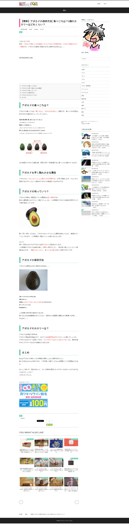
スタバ (83, 82)
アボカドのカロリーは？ (29, 95)
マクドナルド (84, 92)
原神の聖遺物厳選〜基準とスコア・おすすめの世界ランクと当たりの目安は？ (26, 470)
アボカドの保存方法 (28, 92)
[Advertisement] (33, 71)
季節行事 (83, 99)
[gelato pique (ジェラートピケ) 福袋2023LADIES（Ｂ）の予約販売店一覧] (71, 464)
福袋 (62, 439)
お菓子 (83, 69)
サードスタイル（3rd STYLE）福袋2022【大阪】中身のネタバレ (41, 489)
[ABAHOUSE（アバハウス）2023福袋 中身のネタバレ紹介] (71, 445)
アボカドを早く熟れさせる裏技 (32, 88)
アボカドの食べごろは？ (29, 86)
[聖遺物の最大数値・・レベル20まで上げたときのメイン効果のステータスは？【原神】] (41, 446)
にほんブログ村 (85, 123)
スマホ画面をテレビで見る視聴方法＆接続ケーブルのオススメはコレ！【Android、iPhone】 (100, 189)
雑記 (21, 32)
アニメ (83, 76)
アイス (76, 477)
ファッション (30, 439)
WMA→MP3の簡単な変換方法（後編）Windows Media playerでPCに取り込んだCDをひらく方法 (101, 146)
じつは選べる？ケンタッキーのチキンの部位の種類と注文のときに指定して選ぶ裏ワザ (100, 172)
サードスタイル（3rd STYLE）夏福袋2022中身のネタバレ (56, 489)
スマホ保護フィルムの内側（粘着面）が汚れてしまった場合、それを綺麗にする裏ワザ (100, 137)
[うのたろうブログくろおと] (28, 4)
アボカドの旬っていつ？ (29, 90)
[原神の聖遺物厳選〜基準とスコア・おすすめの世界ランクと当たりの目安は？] (27, 463)
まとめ (24, 97)
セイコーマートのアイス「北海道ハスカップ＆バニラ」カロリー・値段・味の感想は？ (71, 489)
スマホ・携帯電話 (86, 86)
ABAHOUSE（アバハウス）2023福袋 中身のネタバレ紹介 (71, 451)
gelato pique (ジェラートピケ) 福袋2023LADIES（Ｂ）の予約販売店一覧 (71, 470)
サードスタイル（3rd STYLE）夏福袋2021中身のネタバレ (41, 470)
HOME (98, 3)
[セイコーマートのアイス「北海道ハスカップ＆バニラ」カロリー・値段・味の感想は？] (71, 485)
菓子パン (83, 108)
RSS (105, 3)
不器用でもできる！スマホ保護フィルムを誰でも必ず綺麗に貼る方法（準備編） (100, 164)
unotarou (36, 29)
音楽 (82, 115)
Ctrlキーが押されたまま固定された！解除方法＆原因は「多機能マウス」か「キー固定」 (100, 213)
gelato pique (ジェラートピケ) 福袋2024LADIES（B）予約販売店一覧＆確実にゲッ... (27, 451)
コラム (83, 79)
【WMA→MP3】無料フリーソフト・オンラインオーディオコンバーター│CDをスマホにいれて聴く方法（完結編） (101, 154)
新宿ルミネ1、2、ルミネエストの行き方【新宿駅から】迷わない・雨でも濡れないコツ (100, 180)
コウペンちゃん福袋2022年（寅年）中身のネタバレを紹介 (56, 451)
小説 (82, 102)
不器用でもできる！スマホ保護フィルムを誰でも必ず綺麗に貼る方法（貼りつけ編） (100, 197)
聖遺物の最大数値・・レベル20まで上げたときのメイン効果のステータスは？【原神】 (41, 451)
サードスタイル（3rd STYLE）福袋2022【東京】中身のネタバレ (27, 489)
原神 (47, 439)
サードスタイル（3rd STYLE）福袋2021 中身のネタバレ (56, 470)
